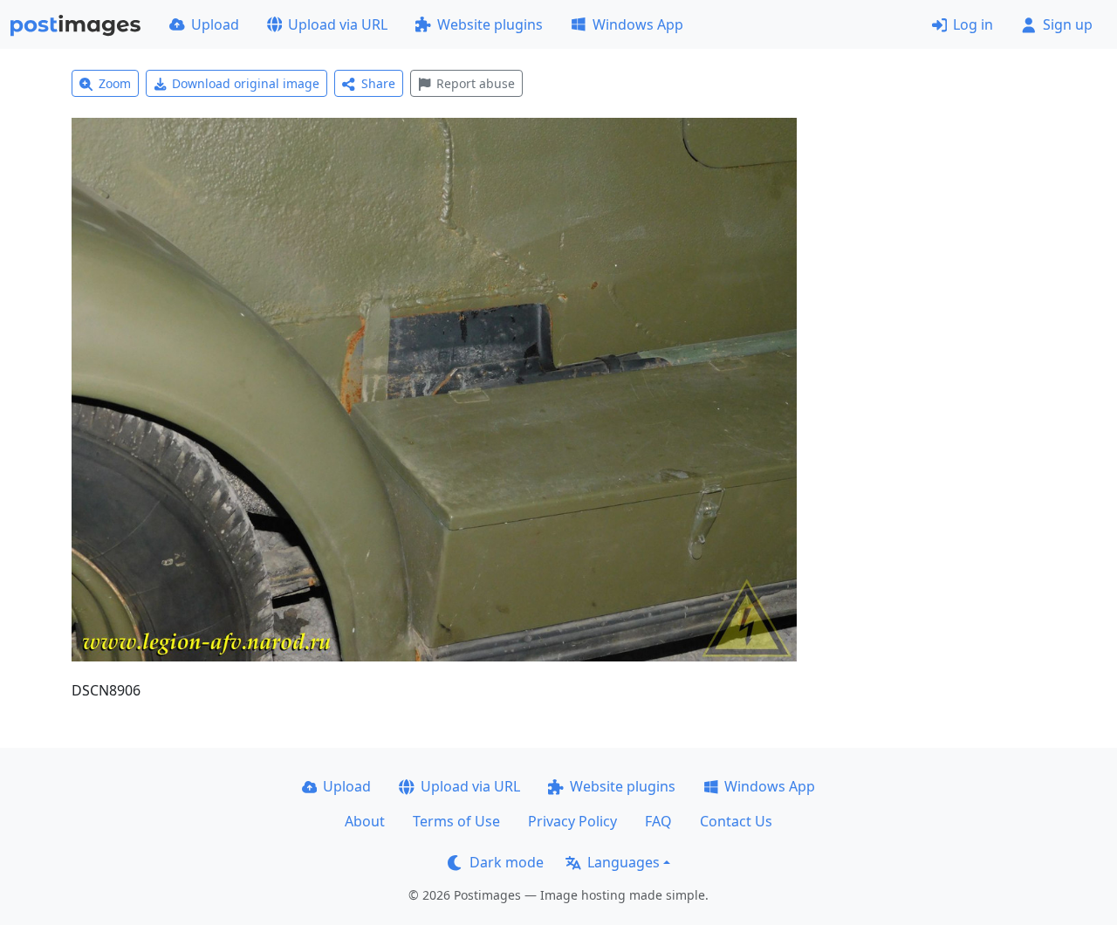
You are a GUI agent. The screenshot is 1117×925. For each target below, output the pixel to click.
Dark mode (506, 862)
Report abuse (475, 83)
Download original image (245, 83)
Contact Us (736, 821)
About (365, 821)
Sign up (1068, 24)
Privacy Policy (572, 821)
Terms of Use (456, 821)
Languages (623, 862)
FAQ (658, 821)
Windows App (638, 24)
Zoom (115, 83)
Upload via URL (337, 24)
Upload (215, 24)
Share (378, 83)
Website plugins (490, 24)
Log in (973, 24)
